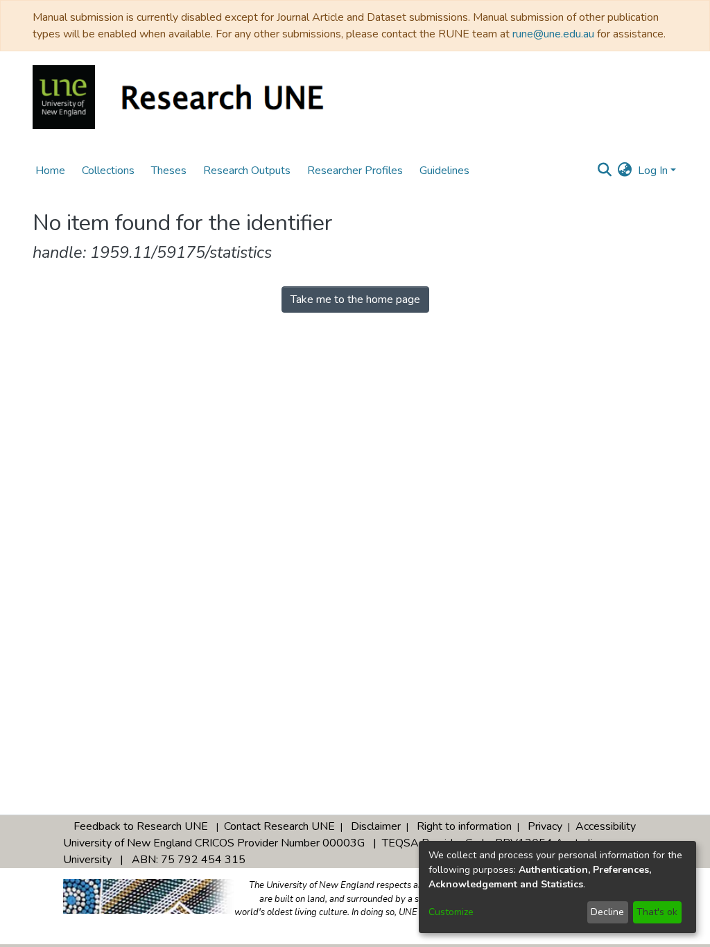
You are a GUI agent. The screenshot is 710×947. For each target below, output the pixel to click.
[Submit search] (605, 170)
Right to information (464, 826)
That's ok (657, 912)
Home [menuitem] (50, 170)
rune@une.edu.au (553, 34)
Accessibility (605, 826)
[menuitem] (625, 170)
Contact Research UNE (279, 826)
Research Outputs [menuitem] (247, 170)
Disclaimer (376, 826)
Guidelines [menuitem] (444, 170)
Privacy (545, 826)
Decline (607, 912)
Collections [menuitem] (108, 170)
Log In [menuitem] (653, 170)
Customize (451, 912)
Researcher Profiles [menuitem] (355, 170)
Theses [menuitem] (169, 170)
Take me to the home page (355, 299)
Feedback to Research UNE (140, 826)
